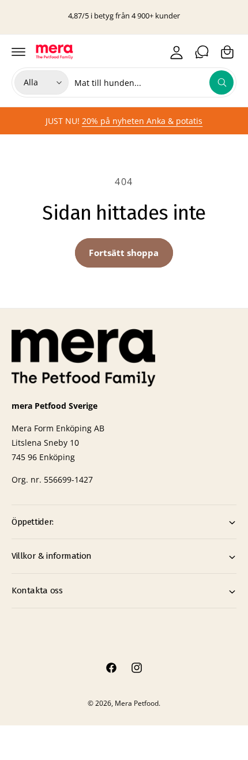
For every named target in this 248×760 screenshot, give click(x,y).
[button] (18, 52)
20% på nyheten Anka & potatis (142, 120)
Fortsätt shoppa (124, 252)
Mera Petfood (137, 703)
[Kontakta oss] (202, 52)
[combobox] (154, 82)
